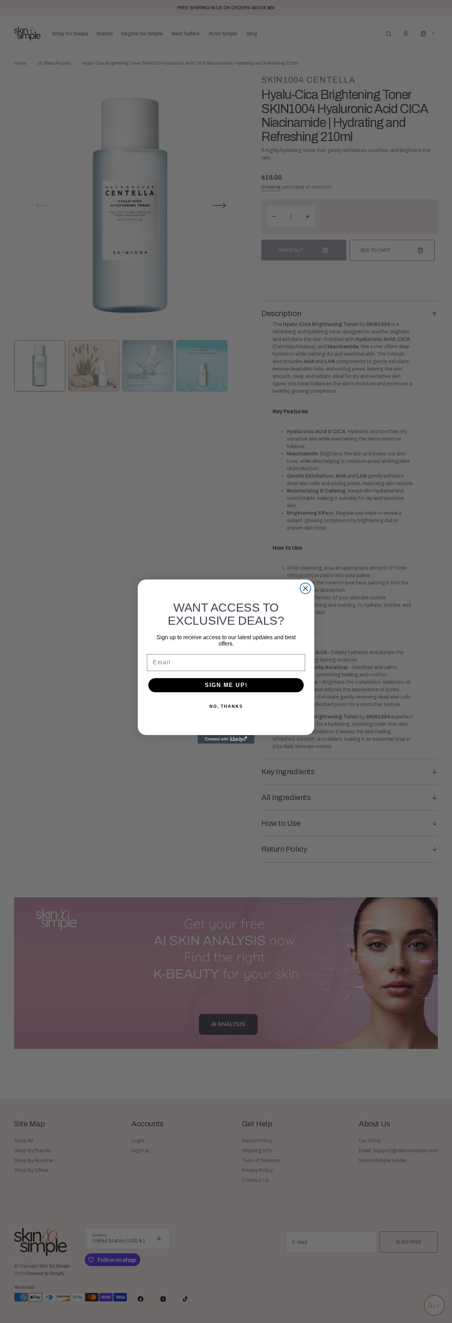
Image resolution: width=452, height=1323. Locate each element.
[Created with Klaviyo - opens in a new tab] (226, 739)
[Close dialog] (305, 588)
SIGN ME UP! (226, 685)
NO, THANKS (226, 706)
